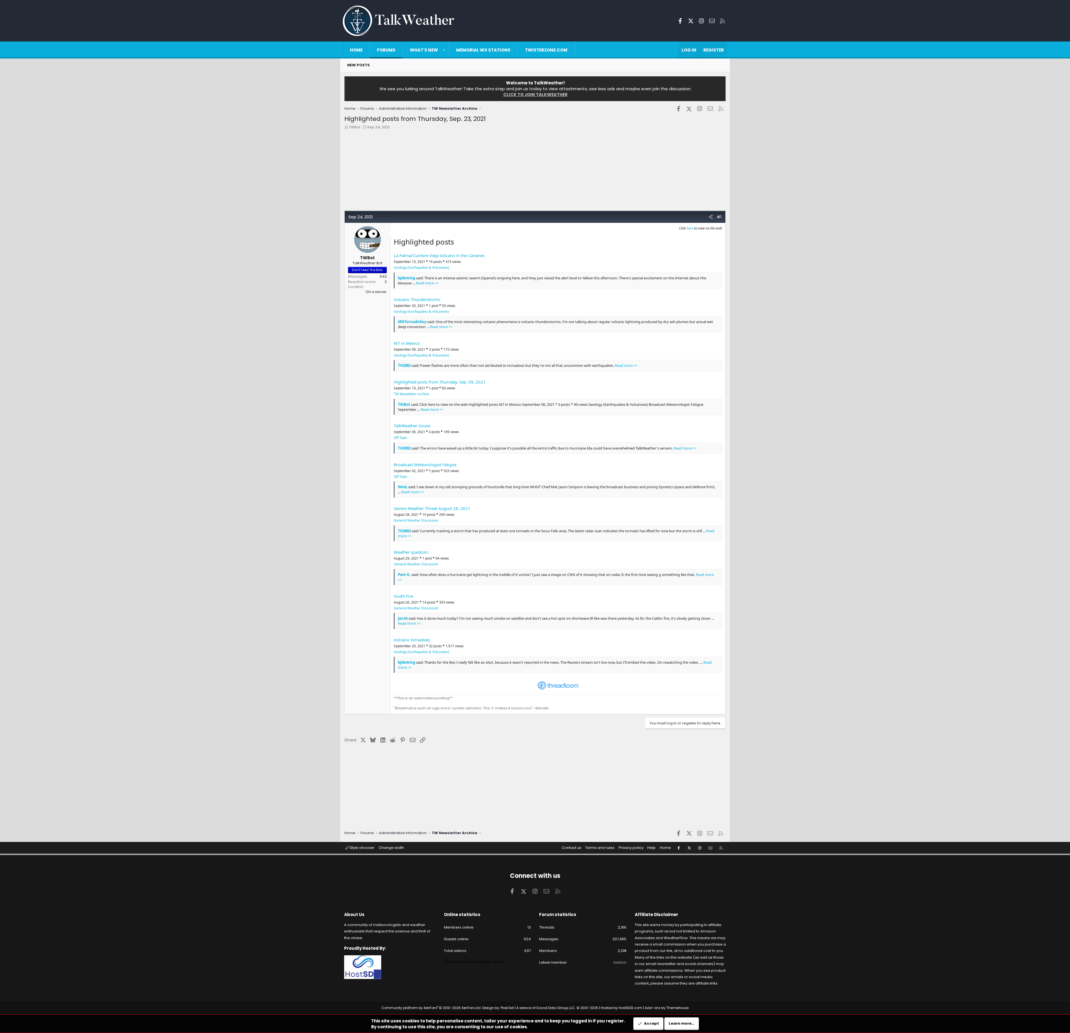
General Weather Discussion (416, 520)
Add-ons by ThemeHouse (667, 1007)
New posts (358, 65)
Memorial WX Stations (483, 50)
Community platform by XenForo (431, 1007)
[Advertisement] (511, 172)
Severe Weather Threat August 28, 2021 (432, 508)
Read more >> (427, 282)
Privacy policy (631, 847)
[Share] (711, 217)
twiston (620, 962)
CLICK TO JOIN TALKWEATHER (535, 94)
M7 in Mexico (407, 343)
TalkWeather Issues (412, 425)
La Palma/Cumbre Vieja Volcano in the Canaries (439, 255)
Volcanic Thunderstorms (417, 299)
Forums (386, 50)
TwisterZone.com (546, 50)
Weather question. (411, 552)
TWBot (354, 127)
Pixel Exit (507, 1007)
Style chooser (361, 847)
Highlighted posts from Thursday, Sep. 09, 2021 (440, 382)
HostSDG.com (630, 1007)
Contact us (571, 847)
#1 (719, 217)
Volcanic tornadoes (412, 640)
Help (651, 847)
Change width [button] (391, 847)
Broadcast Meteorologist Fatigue (425, 464)
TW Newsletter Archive (411, 394)
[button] (444, 49)
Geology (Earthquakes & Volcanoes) (421, 267)
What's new (424, 50)
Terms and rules (599, 847)
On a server (376, 291)
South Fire (403, 596)
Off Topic (400, 437)
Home (356, 50)
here (690, 228)
